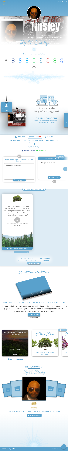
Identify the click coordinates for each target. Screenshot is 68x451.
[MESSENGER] (20, 60)
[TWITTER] (27, 60)
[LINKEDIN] (41, 60)
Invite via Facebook (29, 150)
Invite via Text (42, 150)
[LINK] (34, 66)
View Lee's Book (34, 314)
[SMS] (55, 60)
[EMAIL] (48, 60)
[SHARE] (62, 60)
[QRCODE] (6, 60)
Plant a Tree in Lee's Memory (18, 248)
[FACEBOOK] (13, 60)
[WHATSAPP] (34, 60)
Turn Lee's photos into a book (47, 118)
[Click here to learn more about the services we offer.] (34, 406)
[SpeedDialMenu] (63, 446)
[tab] (20, 137)
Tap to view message (16, 359)
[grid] (34, 112)
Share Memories (35, 415)
